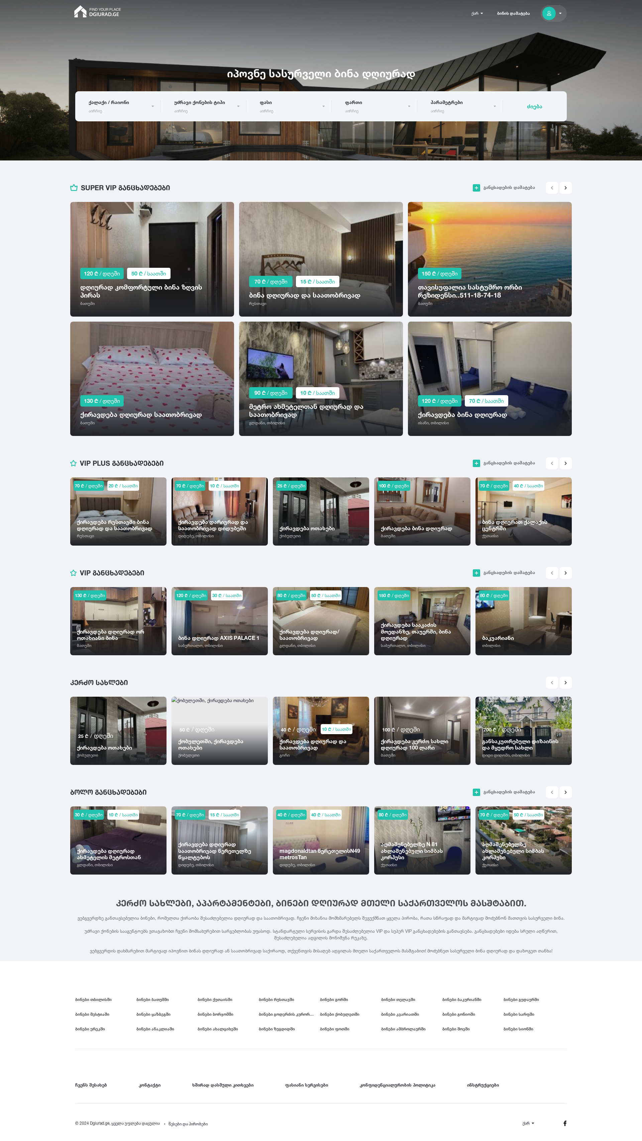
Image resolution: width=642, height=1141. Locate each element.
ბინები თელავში (398, 999)
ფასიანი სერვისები (306, 1085)
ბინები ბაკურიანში (461, 999)
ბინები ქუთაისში (215, 999)
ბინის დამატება (513, 13)
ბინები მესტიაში (92, 1014)
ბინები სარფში (519, 1014)
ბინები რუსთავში (276, 999)
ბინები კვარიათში (400, 1014)
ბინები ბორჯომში (215, 1014)
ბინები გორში (334, 999)
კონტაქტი (149, 1085)
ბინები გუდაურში (521, 999)
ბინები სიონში (518, 1028)
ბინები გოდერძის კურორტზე (288, 1014)
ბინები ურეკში (90, 1028)
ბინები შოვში (456, 1028)
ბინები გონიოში (458, 1014)
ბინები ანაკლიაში (155, 1028)
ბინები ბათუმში (152, 999)
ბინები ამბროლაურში (403, 1028)
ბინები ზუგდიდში (277, 1028)
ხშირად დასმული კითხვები (222, 1085)
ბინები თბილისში (93, 999)
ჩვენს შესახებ (91, 1085)
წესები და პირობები (188, 1123)
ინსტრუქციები (483, 1085)
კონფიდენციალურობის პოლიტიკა (397, 1085)
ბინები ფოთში (334, 1028)
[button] (566, 188)
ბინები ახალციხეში (218, 1028)
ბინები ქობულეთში (339, 1014)
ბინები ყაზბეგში (153, 1014)
